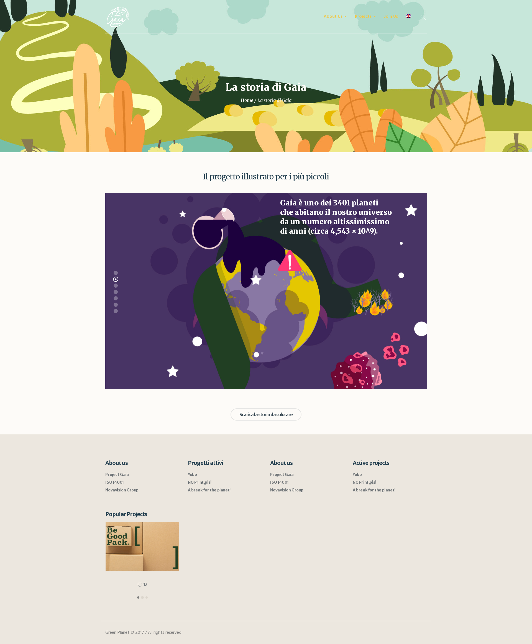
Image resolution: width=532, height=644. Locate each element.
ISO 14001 (114, 482)
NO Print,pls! (199, 482)
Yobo (192, 474)
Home (247, 100)
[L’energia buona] (142, 546)
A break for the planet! (209, 490)
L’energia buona (142, 565)
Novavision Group (122, 490)
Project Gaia (117, 474)
